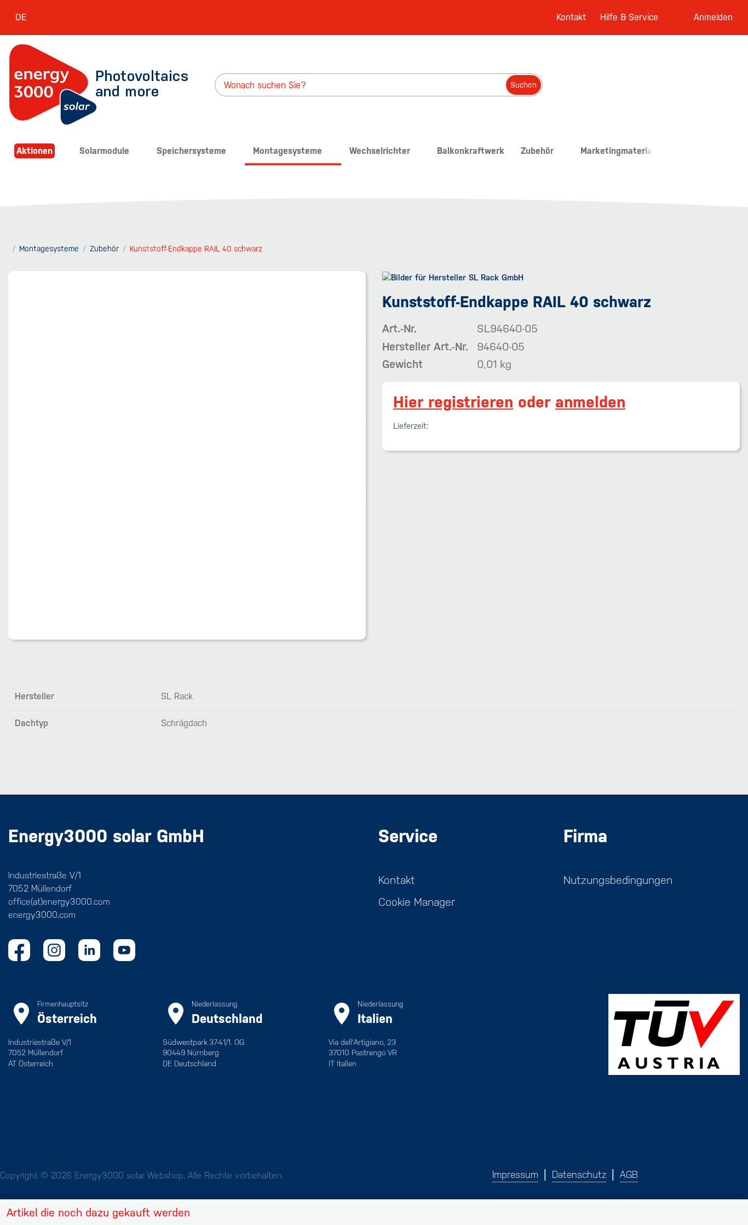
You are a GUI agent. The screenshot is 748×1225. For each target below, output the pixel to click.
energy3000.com (42, 915)
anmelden (590, 402)
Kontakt (571, 17)
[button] (374, 1212)
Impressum (515, 1174)
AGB (629, 1174)
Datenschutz (579, 1174)
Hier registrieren (453, 402)
